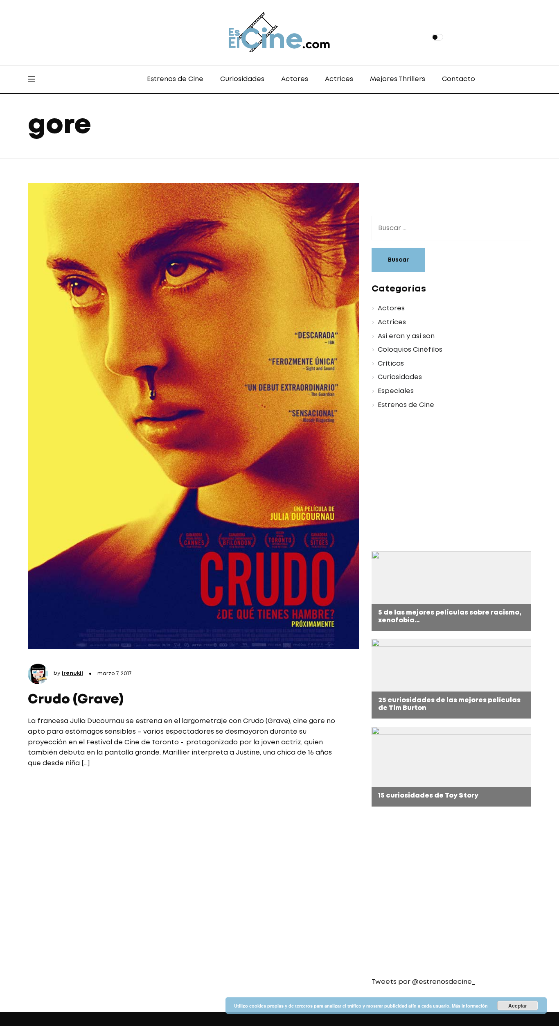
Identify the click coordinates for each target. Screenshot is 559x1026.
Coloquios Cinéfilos (410, 350)
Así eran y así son (406, 336)
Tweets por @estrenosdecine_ (423, 982)
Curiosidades (242, 79)
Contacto (458, 79)
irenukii (72, 673)
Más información (470, 1006)
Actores (294, 79)
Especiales (396, 391)
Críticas (391, 364)
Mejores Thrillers (397, 79)
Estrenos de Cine (175, 79)
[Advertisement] (445, 481)
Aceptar (517, 1005)
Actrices (339, 79)
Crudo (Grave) (76, 700)
